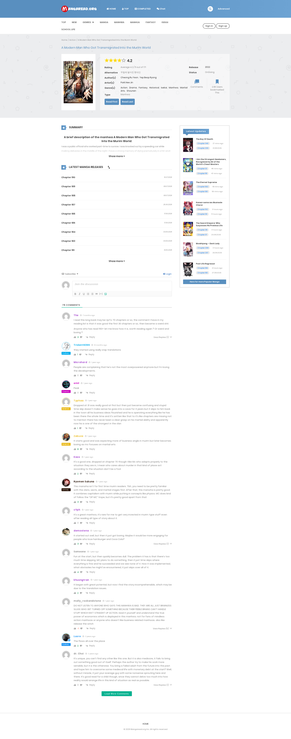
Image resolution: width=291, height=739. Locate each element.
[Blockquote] (96, 294)
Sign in (209, 25)
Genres (87, 22)
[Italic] (79, 294)
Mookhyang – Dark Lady (207, 243)
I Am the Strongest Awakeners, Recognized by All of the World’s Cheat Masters (211, 162)
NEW (74, 22)
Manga (104, 22)
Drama (133, 87)
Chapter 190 (68, 177)
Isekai (165, 22)
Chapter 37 (202, 234)
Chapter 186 (68, 213)
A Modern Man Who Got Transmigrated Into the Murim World (107, 40)
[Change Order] (109, 167)
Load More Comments (117, 693)
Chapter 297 (202, 252)
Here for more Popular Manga (204, 281)
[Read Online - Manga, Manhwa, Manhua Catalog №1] (79, 8)
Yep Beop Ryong (148, 77)
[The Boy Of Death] (188, 144)
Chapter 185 (68, 222)
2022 (207, 67)
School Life (68, 29)
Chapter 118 (202, 173)
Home (64, 40)
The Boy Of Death (204, 139)
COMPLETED (144, 8)
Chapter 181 (68, 250)
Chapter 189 (68, 186)
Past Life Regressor (205, 263)
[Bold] (75, 294)
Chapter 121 (202, 168)
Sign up (223, 25)
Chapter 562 (202, 186)
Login (169, 273)
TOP (126, 8)
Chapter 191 (202, 214)
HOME (112, 8)
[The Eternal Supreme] (188, 187)
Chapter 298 (202, 248)
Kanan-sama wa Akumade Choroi (209, 203)
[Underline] (84, 294)
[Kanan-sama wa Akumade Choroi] (188, 208)
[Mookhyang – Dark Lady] (188, 249)
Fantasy (151, 22)
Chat (162, 8)
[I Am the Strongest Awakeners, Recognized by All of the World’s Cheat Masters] (188, 164)
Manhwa (119, 22)
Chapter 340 (202, 143)
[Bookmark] (217, 82)
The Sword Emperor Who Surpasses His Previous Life (209, 224)
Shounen (131, 90)
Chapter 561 (202, 191)
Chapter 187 (68, 204)
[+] (101, 294)
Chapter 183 (68, 241)
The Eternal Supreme (206, 182)
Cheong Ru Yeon (129, 77)
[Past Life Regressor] (188, 269)
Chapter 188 (68, 195)
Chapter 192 (202, 209)
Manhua (135, 22)
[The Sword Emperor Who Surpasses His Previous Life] (188, 228)
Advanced (224, 8)
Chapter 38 (202, 230)
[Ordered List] (88, 294)
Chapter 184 (68, 231)
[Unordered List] (92, 294)
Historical (154, 87)
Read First (111, 101)
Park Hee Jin (127, 82)
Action (72, 40)
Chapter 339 (202, 148)
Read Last (127, 101)
